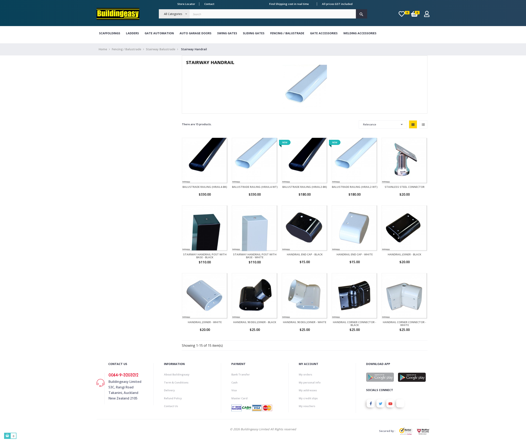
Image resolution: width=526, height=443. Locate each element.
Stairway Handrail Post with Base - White (255, 256)
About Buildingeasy (176, 374)
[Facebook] (371, 403)
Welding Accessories (359, 33)
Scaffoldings (109, 33)
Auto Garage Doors (195, 33)
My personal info (310, 382)
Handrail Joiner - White (205, 322)
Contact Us (171, 406)
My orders (305, 374)
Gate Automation (159, 33)
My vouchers (307, 406)
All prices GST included (337, 4)
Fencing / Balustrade (287, 33)
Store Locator (186, 4)
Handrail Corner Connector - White (404, 324)
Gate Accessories (324, 33)
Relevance (369, 124)
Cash (234, 382)
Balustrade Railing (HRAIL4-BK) (204, 186)
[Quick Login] (426, 15)
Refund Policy (173, 398)
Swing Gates (227, 33)
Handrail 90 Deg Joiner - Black (254, 322)
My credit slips (308, 398)
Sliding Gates (253, 33)
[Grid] (413, 124)
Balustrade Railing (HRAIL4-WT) (255, 186)
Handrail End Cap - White (355, 254)
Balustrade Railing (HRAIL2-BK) (304, 186)
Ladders (132, 33)
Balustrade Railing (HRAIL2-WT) (354, 186)
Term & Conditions (176, 382)
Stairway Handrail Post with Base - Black (205, 256)
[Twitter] (380, 403)
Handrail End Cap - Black (305, 254)
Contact (209, 4)
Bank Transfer (240, 374)
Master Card (239, 398)
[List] (423, 124)
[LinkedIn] (400, 403)
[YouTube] (390, 403)
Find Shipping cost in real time (289, 4)
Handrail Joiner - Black (404, 254)
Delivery (169, 390)
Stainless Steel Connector (404, 186)
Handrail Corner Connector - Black (354, 324)
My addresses (308, 390)
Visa (234, 390)
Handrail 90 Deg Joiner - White (304, 322)
